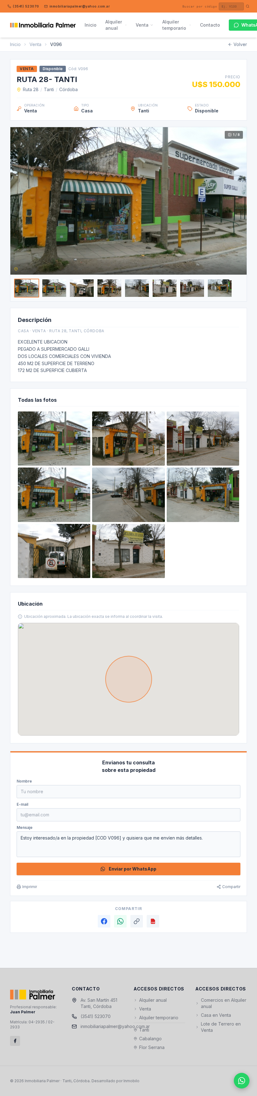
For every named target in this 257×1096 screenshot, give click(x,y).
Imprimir (29, 886)
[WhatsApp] (120, 921)
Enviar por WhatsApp (132, 868)
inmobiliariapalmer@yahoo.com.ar (80, 6)
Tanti (49, 89)
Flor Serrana (152, 1047)
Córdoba (68, 89)
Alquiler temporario (174, 25)
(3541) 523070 (26, 6)
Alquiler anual (113, 25)
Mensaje (25, 827)
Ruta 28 (31, 89)
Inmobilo (131, 1080)
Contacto (210, 25)
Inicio (91, 25)
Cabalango (150, 1038)
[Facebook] (104, 921)
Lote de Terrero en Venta (221, 1027)
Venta (142, 25)
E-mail (22, 804)
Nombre (24, 781)
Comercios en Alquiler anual (223, 1003)
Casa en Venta (216, 1015)
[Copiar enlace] (136, 921)
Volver (240, 44)
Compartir (231, 886)
